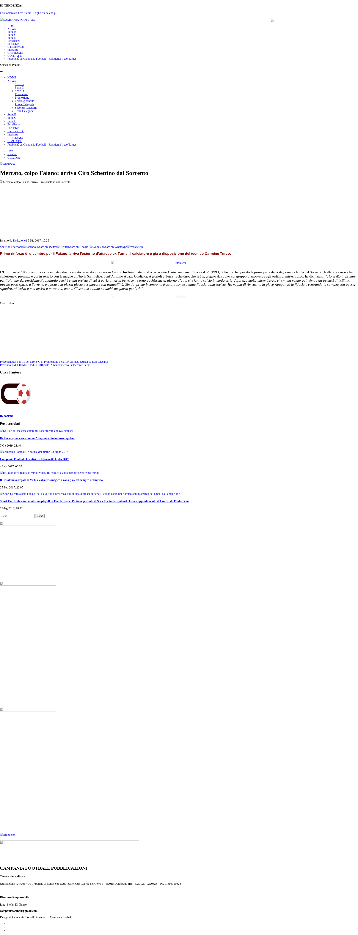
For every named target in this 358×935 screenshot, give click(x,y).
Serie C (11, 34)
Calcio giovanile (24, 101)
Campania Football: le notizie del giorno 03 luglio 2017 (34, 459)
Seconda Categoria (26, 107)
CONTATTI (14, 55)
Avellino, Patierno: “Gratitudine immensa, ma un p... (31, 13)
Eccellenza (13, 40)
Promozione (22, 97)
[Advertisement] (112, 210)
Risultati (12, 154)
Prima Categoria (24, 104)
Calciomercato (15, 46)
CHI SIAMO (15, 52)
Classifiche (13, 157)
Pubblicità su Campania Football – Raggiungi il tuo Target (41, 58)
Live (10, 150)
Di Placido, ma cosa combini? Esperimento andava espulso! (37, 438)
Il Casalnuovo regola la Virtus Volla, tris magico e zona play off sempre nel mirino (51, 480)
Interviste (12, 49)
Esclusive (13, 43)
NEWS (11, 28)
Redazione (19, 240)
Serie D (11, 37)
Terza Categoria (24, 111)
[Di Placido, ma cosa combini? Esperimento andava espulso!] (36, 430)
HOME (11, 25)
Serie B (11, 31)
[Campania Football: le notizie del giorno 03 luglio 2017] (34, 451)
